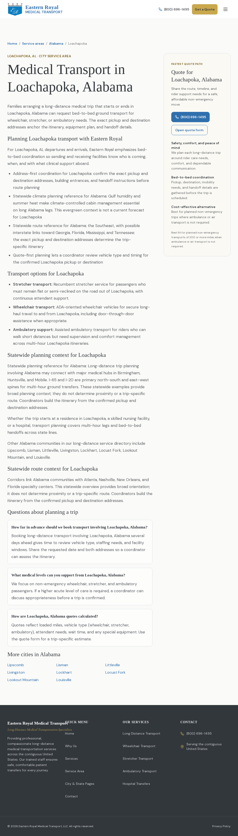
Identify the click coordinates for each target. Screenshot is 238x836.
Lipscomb (15, 664)
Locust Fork (115, 672)
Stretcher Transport (138, 758)
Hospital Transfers (136, 784)
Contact (71, 796)
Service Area (74, 771)
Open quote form (189, 130)
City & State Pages (79, 784)
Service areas (33, 43)
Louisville (63, 679)
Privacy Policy (221, 826)
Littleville (112, 664)
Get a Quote (205, 9)
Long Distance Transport (141, 733)
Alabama (56, 43)
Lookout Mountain (23, 679)
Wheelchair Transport (139, 746)
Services (71, 758)
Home (12, 43)
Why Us (71, 746)
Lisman (62, 664)
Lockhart (64, 672)
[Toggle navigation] (225, 9)
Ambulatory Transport (140, 771)
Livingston (16, 672)
